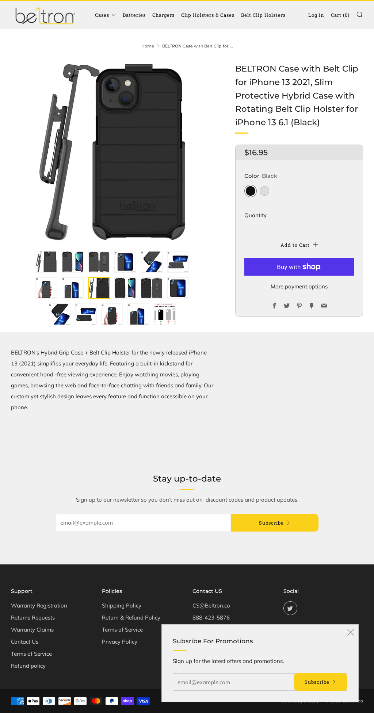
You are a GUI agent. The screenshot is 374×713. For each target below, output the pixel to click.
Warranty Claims (32, 629)
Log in (316, 15)
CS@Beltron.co (211, 605)
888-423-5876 (211, 617)
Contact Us (24, 641)
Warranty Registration (39, 605)
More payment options (299, 286)
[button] (46, 262)
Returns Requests (33, 617)
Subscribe (271, 523)
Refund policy (28, 665)
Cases (102, 15)
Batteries (134, 15)
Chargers (163, 15)
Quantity (255, 215)
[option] (112, 152)
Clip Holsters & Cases (207, 15)
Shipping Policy (121, 605)
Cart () (340, 15)
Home (147, 46)
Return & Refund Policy (131, 617)
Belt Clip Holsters (263, 15)
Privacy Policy (119, 641)
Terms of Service (31, 653)
